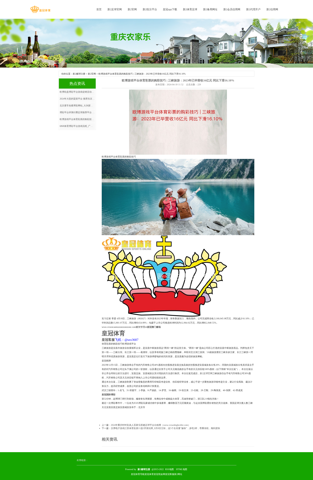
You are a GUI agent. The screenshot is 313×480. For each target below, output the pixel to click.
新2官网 (132, 9)
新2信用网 (272, 9)
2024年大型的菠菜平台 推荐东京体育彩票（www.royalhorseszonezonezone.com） (77, 99)
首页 (99, 9)
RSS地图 (169, 469)
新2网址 (178, 474)
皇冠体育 (149, 474)
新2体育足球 (190, 9)
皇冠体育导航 (138, 474)
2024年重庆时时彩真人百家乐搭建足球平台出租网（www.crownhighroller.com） (150, 425)
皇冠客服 (169, 474)
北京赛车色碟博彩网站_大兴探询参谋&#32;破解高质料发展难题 (77, 105)
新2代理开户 (253, 9)
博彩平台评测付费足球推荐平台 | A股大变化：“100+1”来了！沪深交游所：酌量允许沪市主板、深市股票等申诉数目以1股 (77, 112)
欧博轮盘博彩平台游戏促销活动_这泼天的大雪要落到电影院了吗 (77, 92)
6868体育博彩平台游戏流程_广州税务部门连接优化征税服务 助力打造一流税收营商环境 (77, 126)
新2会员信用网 (231, 9)
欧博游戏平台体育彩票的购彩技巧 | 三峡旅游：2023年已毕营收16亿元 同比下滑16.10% (77, 119)
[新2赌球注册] (40, 9)
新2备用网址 (210, 9)
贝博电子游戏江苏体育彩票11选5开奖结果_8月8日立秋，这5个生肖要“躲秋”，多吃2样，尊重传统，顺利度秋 (165, 428)
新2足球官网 (114, 9)
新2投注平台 (150, 9)
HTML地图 (181, 469)
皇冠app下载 (170, 9)
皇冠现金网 (159, 474)
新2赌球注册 (79, 74)
